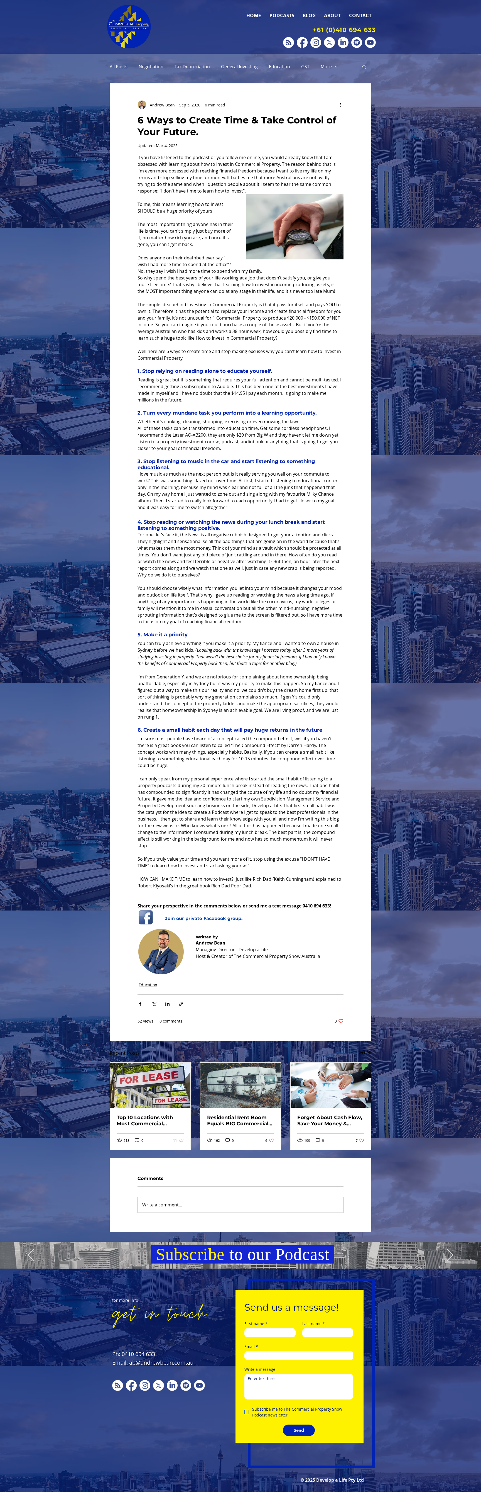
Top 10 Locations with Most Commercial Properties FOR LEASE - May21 (147, 1120)
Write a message (259, 1369)
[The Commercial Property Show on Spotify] (356, 42)
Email (251, 1346)
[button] (364, 66)
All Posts (118, 67)
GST (305, 67)
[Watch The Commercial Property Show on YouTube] (370, 42)
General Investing (239, 67)
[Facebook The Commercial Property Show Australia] (302, 42)
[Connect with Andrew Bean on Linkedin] (343, 42)
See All (365, 1052)
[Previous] (31, 1255)
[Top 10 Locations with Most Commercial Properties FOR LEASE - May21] (150, 1085)
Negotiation (151, 67)
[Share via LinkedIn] (167, 1003)
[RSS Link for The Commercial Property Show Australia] (288, 42)
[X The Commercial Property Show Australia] (329, 42)
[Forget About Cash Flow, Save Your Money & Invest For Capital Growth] (331, 1085)
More (326, 67)
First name (256, 1323)
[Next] (450, 1255)
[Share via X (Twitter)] (153, 1003)
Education (279, 67)
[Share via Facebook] (140, 1003)
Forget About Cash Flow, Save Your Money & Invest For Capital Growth (329, 1120)
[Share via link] (181, 1003)
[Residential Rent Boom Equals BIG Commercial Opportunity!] (240, 1085)
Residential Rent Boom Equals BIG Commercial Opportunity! (237, 1120)
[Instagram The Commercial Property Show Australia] (315, 42)
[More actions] (340, 104)
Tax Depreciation (192, 67)
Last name (313, 1323)
